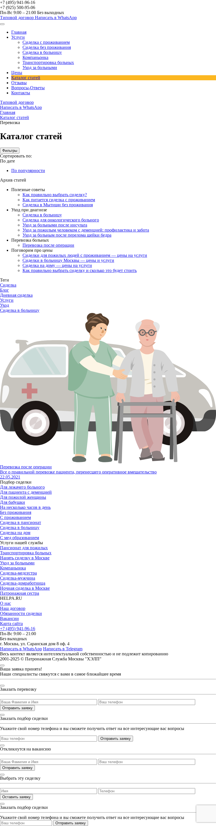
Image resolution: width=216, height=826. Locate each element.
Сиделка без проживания (46, 47)
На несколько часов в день (25, 507)
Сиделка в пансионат (20, 522)
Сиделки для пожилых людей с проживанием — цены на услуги (84, 255)
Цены (16, 72)
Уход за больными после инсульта (54, 225)
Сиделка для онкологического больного (60, 220)
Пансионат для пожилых (24, 547)
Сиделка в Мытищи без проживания (57, 204)
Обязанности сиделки (21, 613)
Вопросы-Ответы (28, 87)
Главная (18, 32)
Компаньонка (35, 57)
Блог (4, 290)
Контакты (20, 92)
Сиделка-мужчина (17, 578)
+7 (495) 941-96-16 (17, 2)
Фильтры (9, 150)
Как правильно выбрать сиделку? (54, 194)
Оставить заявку (16, 797)
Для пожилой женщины (23, 497)
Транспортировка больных (48, 62)
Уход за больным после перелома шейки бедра (66, 235)
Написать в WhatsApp (56, 17)
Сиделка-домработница (22, 583)
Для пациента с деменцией (26, 492)
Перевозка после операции (48, 245)
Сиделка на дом (15, 532)
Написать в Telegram (62, 648)
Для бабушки (12, 502)
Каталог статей (25, 77)
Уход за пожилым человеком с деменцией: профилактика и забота (85, 230)
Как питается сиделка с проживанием (58, 199)
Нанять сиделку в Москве (25, 557)
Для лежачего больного (22, 487)
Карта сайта (11, 623)
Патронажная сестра (19, 593)
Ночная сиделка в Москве (25, 588)
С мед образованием (19, 537)
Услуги (18, 37)
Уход (4, 305)
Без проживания (15, 512)
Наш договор (12, 608)
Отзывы (19, 82)
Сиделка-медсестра (18, 573)
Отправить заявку (17, 708)
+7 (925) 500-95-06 (17, 7)
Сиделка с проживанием (46, 42)
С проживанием (15, 517)
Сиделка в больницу (42, 52)
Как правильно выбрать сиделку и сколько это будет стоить (79, 270)
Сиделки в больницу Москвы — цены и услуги (68, 260)
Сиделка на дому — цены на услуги (57, 265)
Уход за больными (39, 67)
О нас (5, 603)
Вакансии (9, 618)
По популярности (28, 170)
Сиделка (8, 285)
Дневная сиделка (16, 295)
